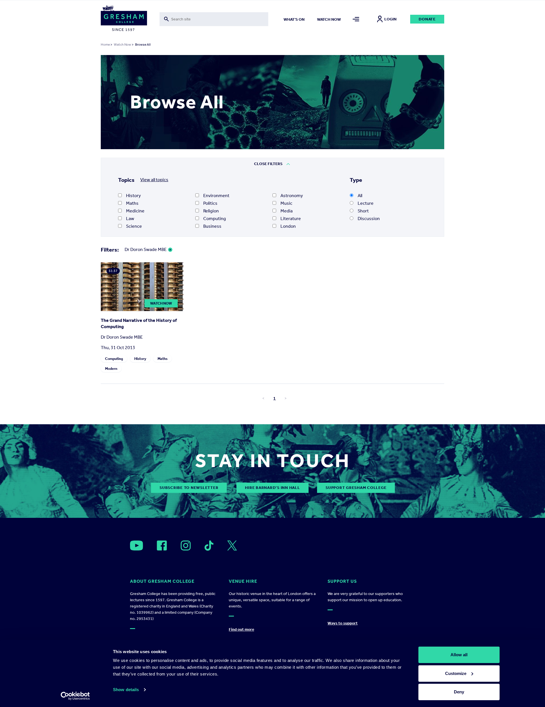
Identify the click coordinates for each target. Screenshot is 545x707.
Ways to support (343, 623)
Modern (111, 368)
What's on (294, 19)
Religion (211, 211)
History (133, 195)
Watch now (329, 19)
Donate (427, 19)
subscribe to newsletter (189, 487)
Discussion (369, 218)
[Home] (124, 19)
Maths (132, 203)
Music (286, 203)
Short (363, 211)
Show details (126, 689)
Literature (290, 218)
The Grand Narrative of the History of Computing (139, 323)
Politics (210, 203)
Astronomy (291, 195)
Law (130, 218)
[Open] (136, 545)
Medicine (135, 211)
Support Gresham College (356, 487)
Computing (214, 218)
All (360, 195)
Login (390, 19)
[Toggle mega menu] (356, 19)
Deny (459, 691)
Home (105, 45)
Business (212, 226)
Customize (455, 673)
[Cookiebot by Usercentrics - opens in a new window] (75, 696)
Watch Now (122, 45)
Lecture (366, 203)
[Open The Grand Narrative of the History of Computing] (142, 309)
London (288, 226)
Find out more (241, 629)
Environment (216, 195)
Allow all (459, 654)
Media (286, 211)
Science (134, 226)
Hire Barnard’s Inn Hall (272, 487)
